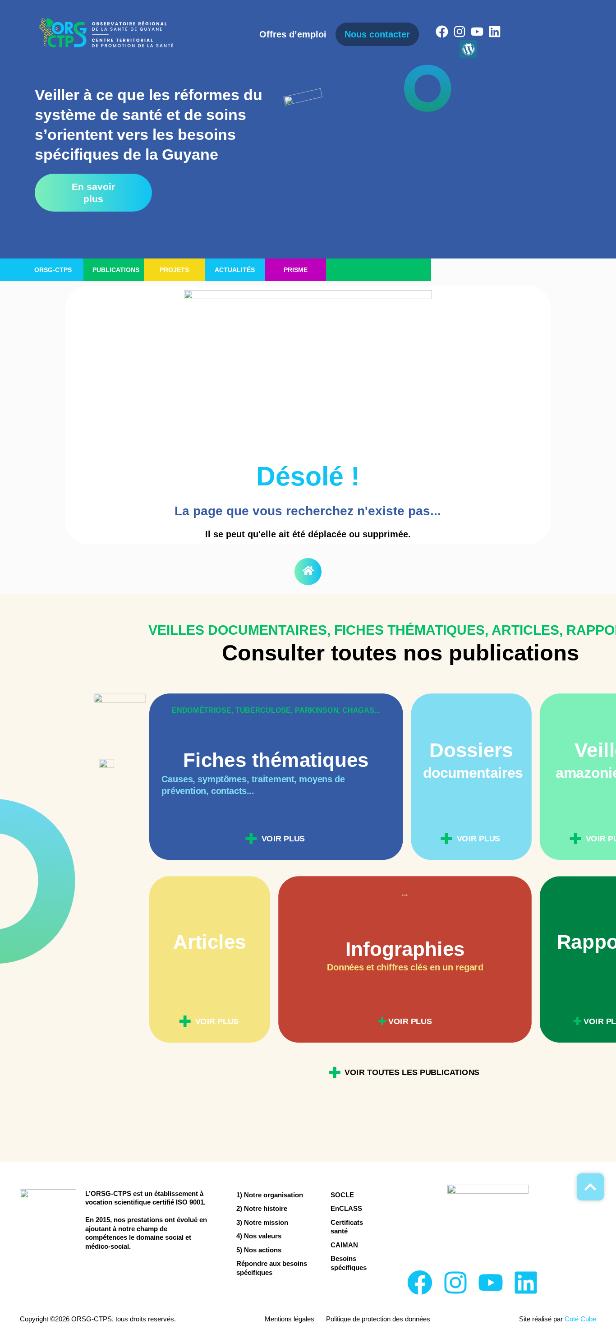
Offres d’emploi (292, 34)
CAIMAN (344, 1245)
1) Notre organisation (269, 1195)
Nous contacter (377, 34)
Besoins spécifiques (349, 1263)
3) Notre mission (262, 1222)
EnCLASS (346, 1208)
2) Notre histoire (261, 1208)
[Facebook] (442, 31)
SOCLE (342, 1195)
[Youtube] (477, 31)
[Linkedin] (495, 31)
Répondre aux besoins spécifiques (271, 1268)
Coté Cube (580, 1319)
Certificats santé (347, 1227)
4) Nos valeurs (258, 1236)
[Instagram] (459, 31)
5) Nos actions (258, 1250)
